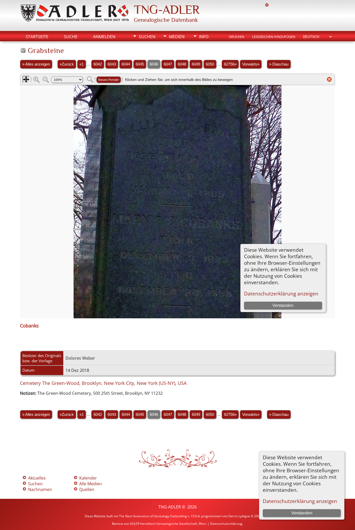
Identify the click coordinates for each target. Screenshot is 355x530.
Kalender (88, 478)
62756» (230, 64)
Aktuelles (37, 478)
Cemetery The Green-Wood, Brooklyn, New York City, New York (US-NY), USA (103, 383)
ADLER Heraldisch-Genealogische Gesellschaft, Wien (168, 523)
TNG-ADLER (166, 10)
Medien (177, 37)
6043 (112, 64)
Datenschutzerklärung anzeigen (300, 501)
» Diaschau (278, 64)
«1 (82, 64)
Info (203, 37)
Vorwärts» (250, 64)
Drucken (236, 36)
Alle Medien (90, 484)
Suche (70, 37)
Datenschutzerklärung (226, 523)
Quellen (86, 489)
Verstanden (301, 513)
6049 (196, 64)
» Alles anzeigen (36, 64)
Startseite (37, 37)
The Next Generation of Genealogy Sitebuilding (153, 516)
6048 (182, 64)
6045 (140, 64)
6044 (126, 64)
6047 (168, 64)
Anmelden (104, 37)
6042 (98, 64)
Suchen (147, 37)
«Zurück (67, 64)
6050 (210, 64)
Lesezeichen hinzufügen (273, 36)
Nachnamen (40, 489)
